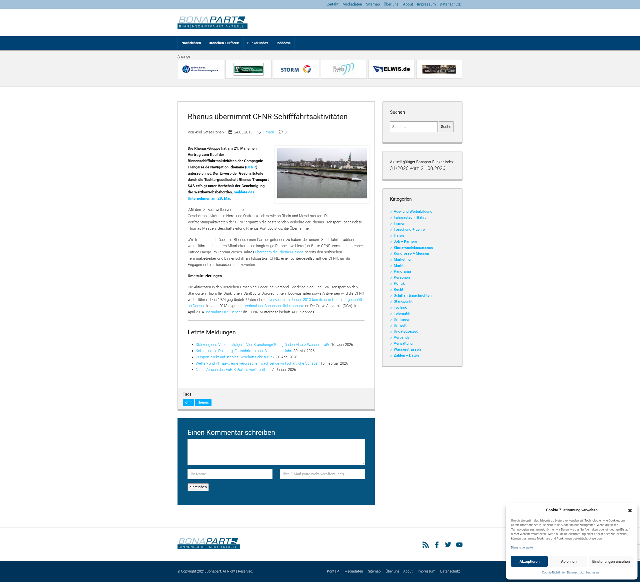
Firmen (268, 132)
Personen (402, 277)
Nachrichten (191, 43)
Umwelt (400, 325)
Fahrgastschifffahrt (410, 217)
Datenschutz (575, 572)
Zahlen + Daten (406, 355)
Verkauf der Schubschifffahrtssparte (274, 306)
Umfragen (402, 319)
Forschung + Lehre (409, 229)
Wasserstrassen (407, 349)
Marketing (402, 259)
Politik (399, 283)
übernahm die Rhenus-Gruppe (279, 252)
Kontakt (332, 4)
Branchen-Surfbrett (224, 43)
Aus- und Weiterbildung (413, 211)
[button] (630, 510)
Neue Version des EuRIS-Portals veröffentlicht (233, 369)
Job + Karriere (405, 241)
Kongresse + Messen (411, 253)
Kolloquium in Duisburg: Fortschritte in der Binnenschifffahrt (244, 351)
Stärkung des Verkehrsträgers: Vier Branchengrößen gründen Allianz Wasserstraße (263, 344)
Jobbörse (283, 43)
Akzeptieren (530, 561)
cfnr (188, 402)
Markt (399, 265)
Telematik (402, 313)
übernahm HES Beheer (223, 312)
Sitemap (373, 4)
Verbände (402, 337)
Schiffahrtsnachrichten (413, 295)
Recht (398, 289)
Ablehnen (568, 561)
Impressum (594, 572)
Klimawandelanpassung (413, 247)
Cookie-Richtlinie (553, 572)
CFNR (251, 167)
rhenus (203, 402)
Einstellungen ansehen (611, 561)
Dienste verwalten (522, 547)
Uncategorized (406, 331)
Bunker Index (257, 43)
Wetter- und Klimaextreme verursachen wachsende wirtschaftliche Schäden (258, 363)
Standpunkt (403, 301)
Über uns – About (398, 4)
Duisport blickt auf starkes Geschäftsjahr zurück (235, 357)
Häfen (399, 235)
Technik (400, 307)
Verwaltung (403, 343)
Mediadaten (352, 4)
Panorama (402, 271)
